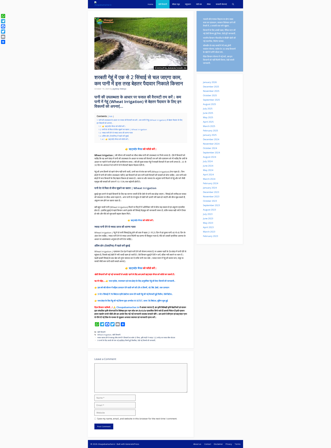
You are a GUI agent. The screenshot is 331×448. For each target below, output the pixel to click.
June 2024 (208, 165)
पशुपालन (188, 4)
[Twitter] (3, 31)
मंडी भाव (199, 4)
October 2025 (210, 95)
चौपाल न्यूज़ (176, 4)
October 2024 (210, 148)
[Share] (3, 41)
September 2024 (211, 152)
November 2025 (211, 90)
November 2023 (211, 196)
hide (110, 116)
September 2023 (211, 205)
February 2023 (210, 236)
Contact (207, 444)
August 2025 (209, 104)
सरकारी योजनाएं (221, 4)
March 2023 (209, 231)
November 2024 (211, 143)
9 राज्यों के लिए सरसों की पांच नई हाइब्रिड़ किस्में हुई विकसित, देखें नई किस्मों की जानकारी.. (126, 340)
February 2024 (210, 183)
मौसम (209, 4)
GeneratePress (132, 444)
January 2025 (210, 134)
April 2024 (208, 174)
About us (197, 444)
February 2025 (210, 130)
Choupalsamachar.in (127, 307)
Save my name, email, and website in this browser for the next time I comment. (137, 418)
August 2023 (209, 209)
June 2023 (208, 218)
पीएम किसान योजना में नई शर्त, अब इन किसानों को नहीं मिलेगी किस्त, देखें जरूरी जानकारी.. (218, 60)
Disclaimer (218, 444)
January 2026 (210, 82)
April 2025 (208, 121)
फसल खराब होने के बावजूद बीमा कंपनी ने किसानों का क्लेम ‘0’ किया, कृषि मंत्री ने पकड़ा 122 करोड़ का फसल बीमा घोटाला (136, 337)
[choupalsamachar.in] (102, 4)
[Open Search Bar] (233, 4)
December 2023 (211, 192)
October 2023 (210, 200)
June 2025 (208, 112)
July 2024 (208, 161)
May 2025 (208, 117)
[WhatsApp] (3, 16)
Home (150, 4)
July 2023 (208, 214)
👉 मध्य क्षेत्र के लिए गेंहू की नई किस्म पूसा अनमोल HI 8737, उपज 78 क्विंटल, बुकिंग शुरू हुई (131, 300)
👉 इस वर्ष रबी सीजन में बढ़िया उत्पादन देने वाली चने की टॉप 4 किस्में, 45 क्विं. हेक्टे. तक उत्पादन (131, 287)
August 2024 (209, 156)
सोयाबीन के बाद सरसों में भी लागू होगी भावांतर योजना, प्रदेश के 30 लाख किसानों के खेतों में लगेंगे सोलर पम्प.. (219, 49)
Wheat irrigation (104, 334)
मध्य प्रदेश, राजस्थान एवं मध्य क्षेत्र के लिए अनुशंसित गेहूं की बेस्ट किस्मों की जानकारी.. (142, 280)
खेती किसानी (162, 4)
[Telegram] (3, 21)
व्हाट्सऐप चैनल (135, 149)
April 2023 (208, 227)
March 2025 (209, 126)
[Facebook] (3, 26)
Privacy (228, 444)
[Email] (3, 36)
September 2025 (211, 99)
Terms (237, 444)
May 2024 (208, 170)
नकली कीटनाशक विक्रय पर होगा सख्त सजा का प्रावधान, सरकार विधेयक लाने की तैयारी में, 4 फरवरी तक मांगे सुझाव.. (219, 22)
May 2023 (208, 222)
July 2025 (208, 108)
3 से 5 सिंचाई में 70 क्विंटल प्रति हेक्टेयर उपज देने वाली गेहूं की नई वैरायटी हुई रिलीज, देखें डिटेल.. (135, 294)
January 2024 (210, 187)
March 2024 (209, 178)
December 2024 (211, 139)
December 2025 (211, 86)
